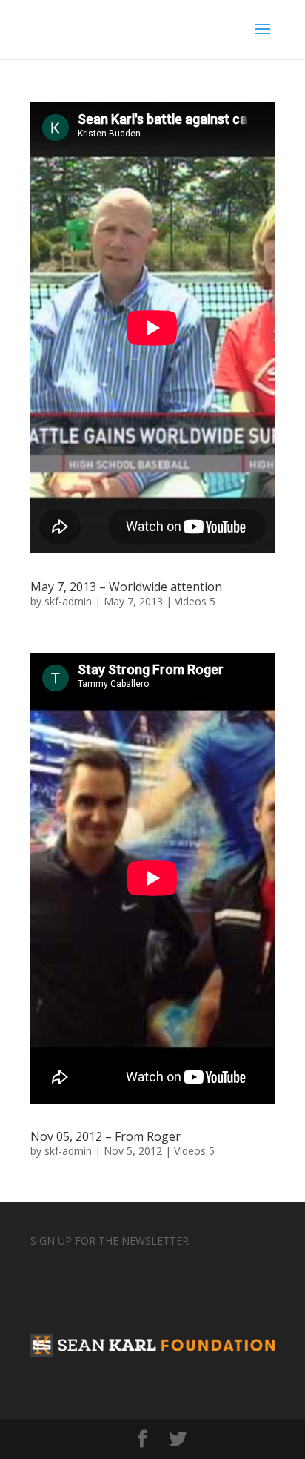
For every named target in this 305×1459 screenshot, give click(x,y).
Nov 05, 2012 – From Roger (105, 1136)
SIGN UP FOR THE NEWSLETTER (109, 1241)
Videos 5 (195, 601)
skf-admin (68, 601)
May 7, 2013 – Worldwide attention (126, 587)
